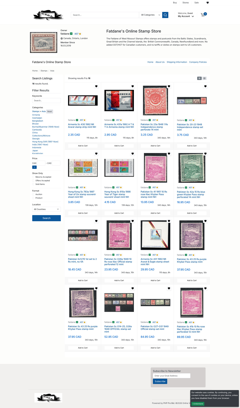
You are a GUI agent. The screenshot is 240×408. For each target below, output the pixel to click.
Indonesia (36, 147)
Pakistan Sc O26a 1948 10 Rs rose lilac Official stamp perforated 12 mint (118, 262)
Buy (175, 2)
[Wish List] (207, 3)
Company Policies (198, 62)
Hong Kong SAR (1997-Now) (45, 142)
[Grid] (199, 78)
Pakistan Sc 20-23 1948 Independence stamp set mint (190, 127)
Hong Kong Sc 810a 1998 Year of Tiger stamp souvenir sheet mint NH (117, 194)
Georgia (35, 138)
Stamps (44, 71)
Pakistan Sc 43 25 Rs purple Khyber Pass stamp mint (192, 260)
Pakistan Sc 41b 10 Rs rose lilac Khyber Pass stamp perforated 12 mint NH (191, 329)
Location (36, 204)
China (35, 133)
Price (34, 158)
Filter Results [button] (41, 90)
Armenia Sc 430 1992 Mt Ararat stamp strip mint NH (82, 125)
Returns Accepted (43, 177)
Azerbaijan (37, 118)
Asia (52, 71)
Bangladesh (37, 121)
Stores (185, 2)
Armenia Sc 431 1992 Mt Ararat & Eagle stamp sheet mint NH (155, 262)
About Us (160, 62)
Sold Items (40, 184)
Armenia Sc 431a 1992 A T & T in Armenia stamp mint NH (119, 125)
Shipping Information (177, 62)
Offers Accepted (42, 181)
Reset (50, 111)
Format (35, 190)
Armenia (36, 115)
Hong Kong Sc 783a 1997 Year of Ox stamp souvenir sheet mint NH (82, 194)
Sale (196, 2)
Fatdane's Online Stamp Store (51, 62)
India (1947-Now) (40, 144)
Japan (35, 150)
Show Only (37, 173)
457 (76, 33)
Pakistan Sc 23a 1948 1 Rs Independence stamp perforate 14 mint (154, 127)
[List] (204, 78)
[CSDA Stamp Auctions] (47, 14)
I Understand (198, 404)
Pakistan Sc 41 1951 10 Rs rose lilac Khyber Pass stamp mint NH (154, 194)
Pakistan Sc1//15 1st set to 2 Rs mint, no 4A (82, 260)
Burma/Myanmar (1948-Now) (45, 127)
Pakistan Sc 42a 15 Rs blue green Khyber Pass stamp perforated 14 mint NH (191, 194)
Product (38, 198)
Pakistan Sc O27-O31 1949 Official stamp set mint (154, 327)
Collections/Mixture (41, 136)
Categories (37, 107)
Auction (38, 194)
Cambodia (37, 130)
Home (150, 62)
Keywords (37, 96)
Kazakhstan (37, 153)
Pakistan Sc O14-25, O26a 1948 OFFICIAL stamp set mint (118, 329)
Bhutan (35, 124)
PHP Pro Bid (168, 403)
